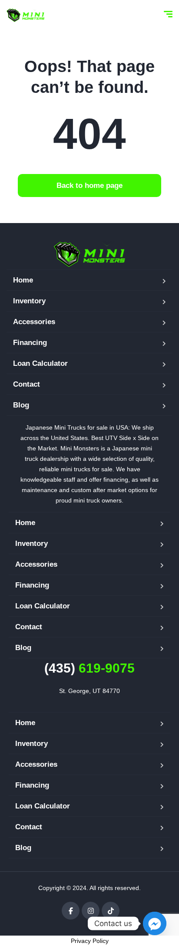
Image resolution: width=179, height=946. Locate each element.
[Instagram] (90, 911)
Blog (21, 405)
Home (23, 280)
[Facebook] (71, 911)
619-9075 (89, 668)
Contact (26, 384)
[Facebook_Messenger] (154, 923)
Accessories (34, 322)
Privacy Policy (90, 940)
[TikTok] (110, 911)
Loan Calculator (40, 363)
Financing (30, 342)
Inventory (29, 301)
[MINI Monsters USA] (26, 15)
